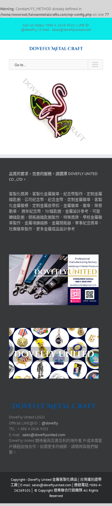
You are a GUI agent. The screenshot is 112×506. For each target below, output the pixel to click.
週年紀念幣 (31, 211)
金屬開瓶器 (61, 222)
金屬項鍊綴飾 (36, 222)
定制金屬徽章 (78, 199)
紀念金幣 (55, 199)
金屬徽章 (71, 205)
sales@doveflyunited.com (43, 434)
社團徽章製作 (20, 228)
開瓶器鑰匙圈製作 (43, 217)
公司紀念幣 (34, 199)
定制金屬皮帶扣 (45, 205)
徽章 (86, 205)
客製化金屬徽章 (45, 193)
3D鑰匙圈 (53, 211)
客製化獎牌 (18, 193)
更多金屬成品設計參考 (55, 228)
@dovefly (50, 423)
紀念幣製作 (73, 193)
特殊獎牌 (71, 217)
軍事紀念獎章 (86, 222)
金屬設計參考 (76, 211)
